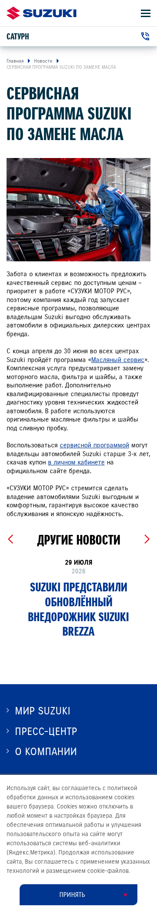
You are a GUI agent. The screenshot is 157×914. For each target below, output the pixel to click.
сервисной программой (94, 445)
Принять (72, 895)
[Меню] (145, 13)
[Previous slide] (10, 539)
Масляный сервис (117, 360)
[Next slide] (147, 539)
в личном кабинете (76, 462)
